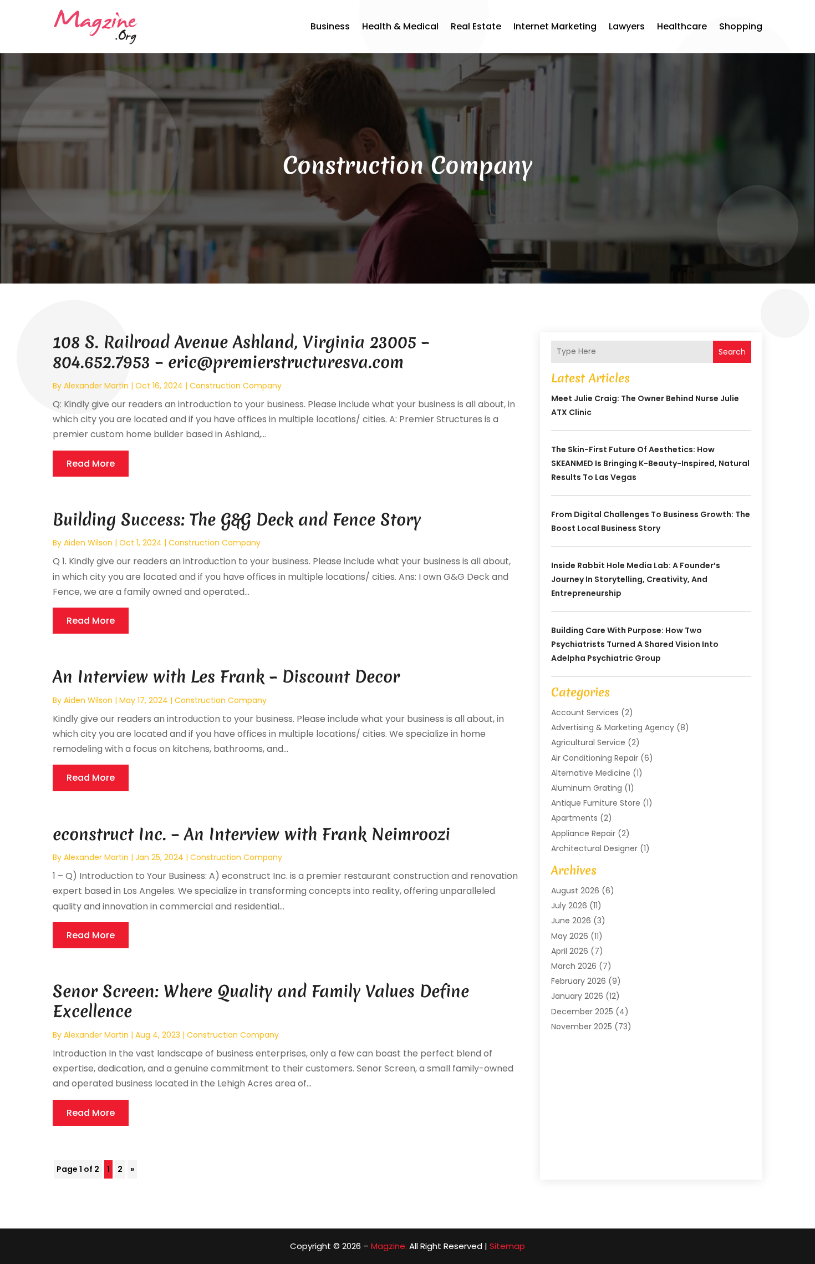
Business (330, 26)
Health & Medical (400, 26)
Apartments (574, 817)
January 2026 (577, 996)
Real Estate (476, 26)
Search (732, 351)
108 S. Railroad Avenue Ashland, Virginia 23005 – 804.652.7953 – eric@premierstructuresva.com (241, 352)
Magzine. (389, 1246)
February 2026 (578, 981)
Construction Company (236, 385)
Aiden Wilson (88, 542)
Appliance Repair (583, 833)
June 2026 (571, 920)
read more (91, 463)
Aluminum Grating (586, 787)
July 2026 (569, 905)
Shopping (740, 26)
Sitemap (507, 1246)
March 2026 (574, 966)
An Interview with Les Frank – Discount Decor (226, 676)
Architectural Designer (594, 848)
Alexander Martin (96, 385)
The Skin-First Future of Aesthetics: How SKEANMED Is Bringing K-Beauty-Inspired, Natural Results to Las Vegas (650, 463)
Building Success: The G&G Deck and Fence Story (237, 519)
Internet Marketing (555, 26)
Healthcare (682, 26)
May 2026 (569, 936)
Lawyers (627, 26)
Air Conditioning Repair (594, 758)
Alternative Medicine (590, 772)
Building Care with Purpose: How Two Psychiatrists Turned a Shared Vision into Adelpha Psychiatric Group (635, 644)
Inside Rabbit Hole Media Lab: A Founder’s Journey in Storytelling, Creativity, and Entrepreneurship (635, 579)
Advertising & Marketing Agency (612, 727)
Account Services (585, 712)
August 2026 (575, 890)
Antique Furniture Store (595, 802)
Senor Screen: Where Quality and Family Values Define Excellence (261, 1001)
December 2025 (582, 1011)
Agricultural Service (588, 742)
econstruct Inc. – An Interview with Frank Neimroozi (251, 834)
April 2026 (569, 951)
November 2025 (581, 1026)
